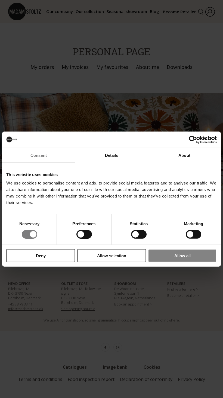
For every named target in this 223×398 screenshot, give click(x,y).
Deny (41, 255)
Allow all (182, 255)
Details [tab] (111, 155)
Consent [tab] (38, 155)
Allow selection (111, 255)
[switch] (84, 234)
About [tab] (184, 155)
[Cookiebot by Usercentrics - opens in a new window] (193, 139)
